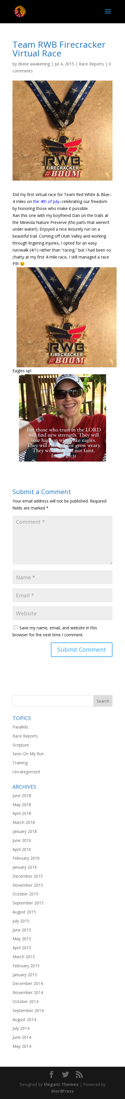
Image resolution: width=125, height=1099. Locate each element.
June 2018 (21, 795)
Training (20, 762)
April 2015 (21, 947)
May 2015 (21, 938)
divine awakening (34, 64)
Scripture (20, 745)
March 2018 (23, 822)
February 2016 (26, 858)
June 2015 (21, 930)
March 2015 (23, 956)
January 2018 (24, 831)
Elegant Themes (61, 1084)
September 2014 (28, 1010)
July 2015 (20, 921)
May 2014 (21, 1046)
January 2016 (24, 867)
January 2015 (24, 974)
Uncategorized (26, 771)
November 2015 (27, 885)
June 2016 (21, 840)
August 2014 (24, 1019)
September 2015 (28, 903)
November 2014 (27, 992)
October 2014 (25, 1001)
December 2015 (27, 876)
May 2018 (21, 804)
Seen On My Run (28, 753)
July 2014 (20, 1028)
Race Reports (91, 64)
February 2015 (26, 965)
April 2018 (21, 813)
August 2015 (24, 912)
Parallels (20, 727)
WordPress (62, 1091)
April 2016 (21, 849)
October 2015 (25, 894)
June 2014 (21, 1037)
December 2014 (27, 983)
